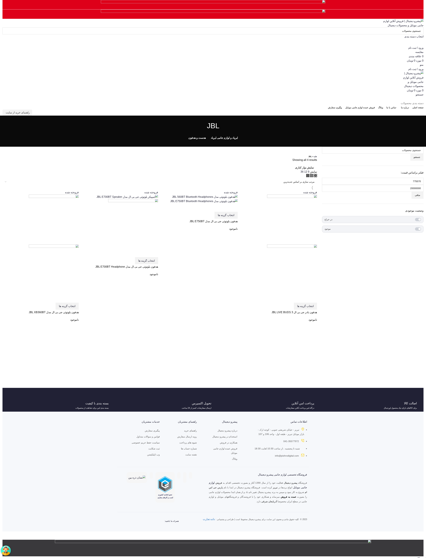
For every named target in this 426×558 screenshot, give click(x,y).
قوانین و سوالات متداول (148, 436)
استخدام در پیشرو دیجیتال (224, 436)
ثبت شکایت (154, 448)
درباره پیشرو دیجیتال (227, 430)
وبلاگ (234, 459)
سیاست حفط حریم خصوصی (146, 442)
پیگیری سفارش (152, 430)
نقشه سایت (191, 454)
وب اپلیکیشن (153, 454)
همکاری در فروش (228, 442)
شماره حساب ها (189, 448)
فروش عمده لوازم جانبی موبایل (225, 450)
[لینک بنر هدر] (213, 279)
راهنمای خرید (190, 430)
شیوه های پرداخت (188, 442)
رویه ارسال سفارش (187, 436)
